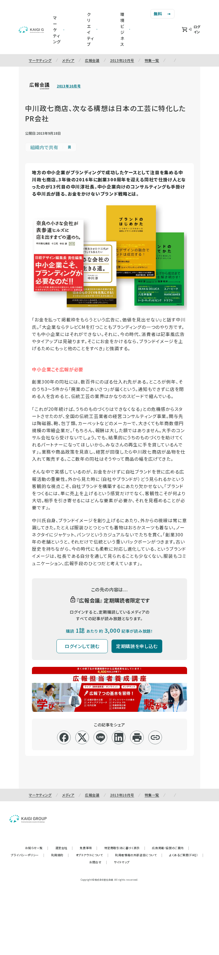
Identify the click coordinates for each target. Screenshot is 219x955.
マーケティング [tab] (57, 29)
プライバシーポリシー (27, 855)
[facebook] (64, 737)
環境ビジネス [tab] (122, 29)
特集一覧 (152, 60)
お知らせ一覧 (36, 848)
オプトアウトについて (92, 855)
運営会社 (64, 848)
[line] (100, 737)
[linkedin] (118, 737)
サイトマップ (122, 862)
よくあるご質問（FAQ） (186, 855)
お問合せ (98, 862)
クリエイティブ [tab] (90, 29)
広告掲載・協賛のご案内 (170, 848)
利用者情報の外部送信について (138, 855)
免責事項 (89, 848)
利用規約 (60, 855)
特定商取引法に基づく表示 (124, 848)
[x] (82, 737)
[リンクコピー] (155, 737)
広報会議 (92, 60)
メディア (68, 60)
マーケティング (40, 60)
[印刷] (137, 737)
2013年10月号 (122, 60)
